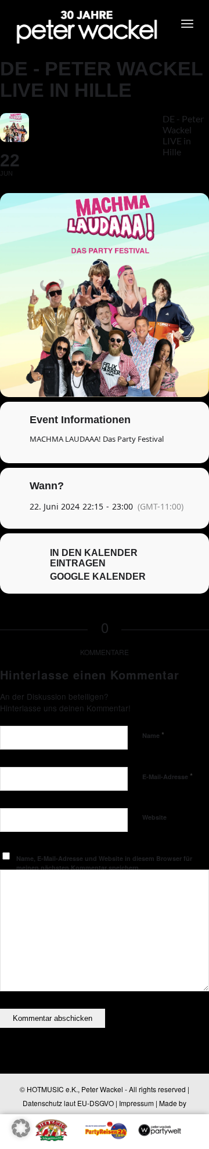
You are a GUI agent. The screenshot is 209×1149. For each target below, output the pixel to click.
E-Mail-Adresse (167, 775)
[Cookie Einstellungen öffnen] (21, 1134)
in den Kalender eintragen (94, 558)
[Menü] (187, 23)
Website (154, 817)
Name (153, 734)
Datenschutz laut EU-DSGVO (68, 1103)
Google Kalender (98, 576)
